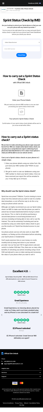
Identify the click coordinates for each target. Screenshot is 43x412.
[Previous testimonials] (1, 315)
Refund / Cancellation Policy (32, 403)
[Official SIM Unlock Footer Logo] (10, 353)
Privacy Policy (19, 403)
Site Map (21, 405)
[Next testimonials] (41, 315)
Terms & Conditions (8, 403)
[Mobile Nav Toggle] (3, 3)
